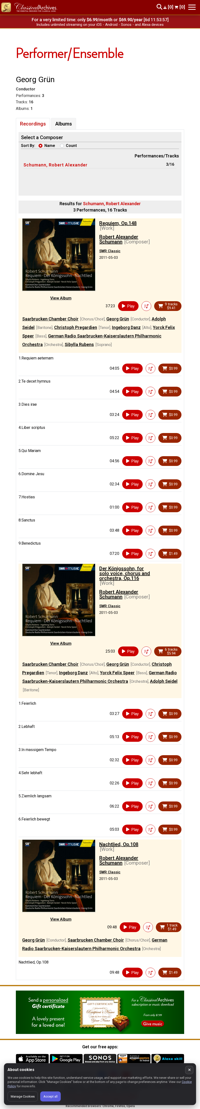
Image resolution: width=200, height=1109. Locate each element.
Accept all (50, 1096)
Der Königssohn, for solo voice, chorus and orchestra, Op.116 (124, 573)
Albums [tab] (63, 124)
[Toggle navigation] (192, 7)
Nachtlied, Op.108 (118, 844)
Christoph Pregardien (75, 327)
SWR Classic (109, 251)
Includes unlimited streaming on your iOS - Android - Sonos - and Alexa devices (100, 24)
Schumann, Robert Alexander (55, 164)
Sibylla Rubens (79, 344)
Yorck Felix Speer (117, 672)
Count (71, 145)
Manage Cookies (23, 1096)
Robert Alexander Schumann (118, 239)
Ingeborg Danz (126, 327)
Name (49, 145)
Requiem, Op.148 (118, 223)
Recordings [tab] (33, 124)
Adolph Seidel (164, 681)
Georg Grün (117, 318)
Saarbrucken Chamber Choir (50, 318)
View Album (60, 298)
